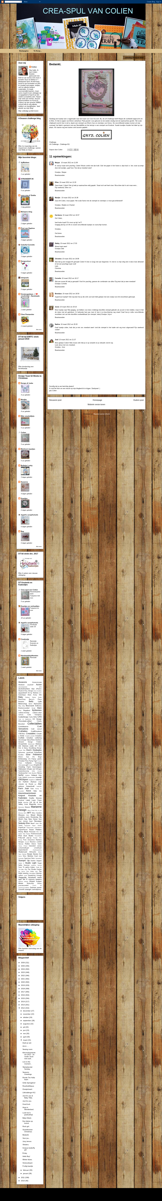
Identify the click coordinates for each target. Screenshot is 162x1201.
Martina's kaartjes (28, 449)
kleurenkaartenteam (27, 793)
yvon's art (37, 885)
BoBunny (38, 706)
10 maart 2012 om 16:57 (71, 215)
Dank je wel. (27, 1043)
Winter (20, 883)
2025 (23, 966)
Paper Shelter (37, 825)
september (27, 1020)
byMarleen (25, 162)
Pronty (20, 840)
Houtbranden (31, 777)
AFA (40, 687)
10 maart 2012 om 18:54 (70, 294)
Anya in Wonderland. (28, 1108)
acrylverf (30, 685)
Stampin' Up (24, 860)
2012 (23, 1008)
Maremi (27, 807)
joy (35, 784)
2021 (23, 979)
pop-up (29, 838)
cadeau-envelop (23, 713)
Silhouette (32, 852)
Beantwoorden (60, 175)
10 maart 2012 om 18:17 (70, 278)
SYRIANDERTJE (27, 179)
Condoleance (23, 726)
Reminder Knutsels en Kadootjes (34, 643)
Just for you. (27, 1101)
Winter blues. (27, 1159)
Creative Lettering (34, 738)
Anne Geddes (38, 691)
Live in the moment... (27, 1063)
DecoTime (31, 740)
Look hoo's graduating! (28, 1114)
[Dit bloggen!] (71, 150)
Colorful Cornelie (28, 245)
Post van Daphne (28, 228)
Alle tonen (39, 329)
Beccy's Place (35, 699)
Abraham (21, 685)
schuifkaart (38, 848)
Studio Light (30, 863)
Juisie (57, 307)
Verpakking (31, 875)
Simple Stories (32, 854)
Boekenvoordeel (23, 708)
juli (24, 1027)
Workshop (30, 883)
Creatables (31, 733)
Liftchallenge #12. (29, 1092)
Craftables (23, 731)
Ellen (57, 182)
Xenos (39, 883)
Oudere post (138, 400)
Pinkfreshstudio (36, 834)
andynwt (85, 1196)
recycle (27, 842)
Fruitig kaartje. (28, 1166)
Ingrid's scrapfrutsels (29, 515)
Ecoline (20, 755)
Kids (35, 791)
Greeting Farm (24, 767)
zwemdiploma (36, 889)
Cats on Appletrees (24, 719)
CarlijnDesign (23, 717)
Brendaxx (58, 294)
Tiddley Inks (34, 871)
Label (28, 800)
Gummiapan (37, 767)
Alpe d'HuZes (36, 689)
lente (20, 802)
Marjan (57, 162)
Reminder (33, 657)
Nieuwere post (55, 400)
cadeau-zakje (37, 713)
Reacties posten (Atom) (102, 414)
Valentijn (39, 873)
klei (40, 791)
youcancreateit (23, 885)
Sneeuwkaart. (28, 1163)
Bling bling (21, 706)
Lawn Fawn (37, 800)
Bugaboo (26, 710)
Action (39, 684)
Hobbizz (27, 775)
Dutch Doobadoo (34, 750)
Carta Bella (33, 717)
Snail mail (38, 856)
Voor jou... (26, 1138)
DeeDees (38, 740)
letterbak (25, 802)
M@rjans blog (26, 212)
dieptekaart (31, 744)
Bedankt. (26, 1135)
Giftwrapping (22, 765)
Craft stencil (36, 729)
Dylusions (21, 752)
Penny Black (23, 832)
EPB (29, 759)
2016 (23, 995)
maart (25, 1040)
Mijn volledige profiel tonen (28, 111)
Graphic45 (38, 765)
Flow (26, 761)
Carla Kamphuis (34, 715)
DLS (40, 746)
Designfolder (22, 744)
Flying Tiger (33, 761)
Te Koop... (38, 51)
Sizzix (20, 856)
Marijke (58, 198)
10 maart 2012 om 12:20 (67, 182)
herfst (20, 775)
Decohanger (22, 740)
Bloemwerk (30, 706)
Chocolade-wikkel (25, 721)
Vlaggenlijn (22, 877)
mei (24, 1033)
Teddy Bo (39, 867)
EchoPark (38, 752)
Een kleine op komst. (28, 1122)
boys (39, 708)
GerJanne (58, 215)
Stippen (39, 861)
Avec (29, 695)
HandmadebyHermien (29, 656)
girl (27, 765)
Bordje (33, 708)
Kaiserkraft (30, 786)
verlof (25, 875)
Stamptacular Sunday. (27, 1068)
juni (24, 1030)
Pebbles (39, 830)
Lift (31, 802)
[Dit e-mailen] (68, 150)
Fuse (20, 763)
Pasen (31, 830)
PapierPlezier (23, 830)
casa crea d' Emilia (28, 195)
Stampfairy (38, 858)
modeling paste (24, 817)
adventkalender (22, 687)
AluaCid (21, 691)
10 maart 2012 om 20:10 (68, 307)
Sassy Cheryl (22, 846)
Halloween (22, 769)
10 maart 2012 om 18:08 (70, 259)
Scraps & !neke (27, 383)
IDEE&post (23, 779)
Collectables (35, 723)
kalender (39, 786)
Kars (32, 788)
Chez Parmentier (27, 314)
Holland (34, 775)
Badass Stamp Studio (33, 697)
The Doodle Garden (35, 869)
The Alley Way (22, 869)
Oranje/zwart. (28, 1089)
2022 (23, 975)
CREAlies (21, 734)
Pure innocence (29, 840)
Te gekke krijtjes (29, 867)
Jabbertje (38, 780)
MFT (29, 813)
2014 (23, 1001)
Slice (24, 856)
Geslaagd (38, 763)
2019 (23, 985)
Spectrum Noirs (29, 858)
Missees (21, 815)
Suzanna (24, 482)
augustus (26, 1024)
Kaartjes (24, 498)
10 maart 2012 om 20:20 (69, 324)
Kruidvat (21, 800)
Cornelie (58, 278)
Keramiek (21, 791)
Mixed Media (36, 815)
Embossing (22, 759)
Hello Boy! (26, 1156)
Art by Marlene (33, 693)
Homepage (97, 400)
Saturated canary (35, 846)
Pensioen (32, 832)
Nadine (57, 324)
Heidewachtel (23, 773)
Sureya (39, 865)
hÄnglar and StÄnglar (34, 769)
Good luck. (27, 1104)
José (56, 339)
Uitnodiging (32, 873)
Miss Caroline (37, 813)
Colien (34, 67)
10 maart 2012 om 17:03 (68, 243)
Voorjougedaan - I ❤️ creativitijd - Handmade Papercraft (30, 296)
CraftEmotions (36, 731)
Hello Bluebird (32, 773)
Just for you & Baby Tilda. (28, 1097)
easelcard (29, 752)
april (25, 1037)
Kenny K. (38, 788)
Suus (20, 867)
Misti (27, 815)
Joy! (40, 784)
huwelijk (39, 777)
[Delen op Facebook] (75, 150)
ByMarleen (37, 710)
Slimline (30, 856)
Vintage (39, 875)
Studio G (21, 863)
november (27, 1014)
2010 (23, 1181)
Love (26, 804)
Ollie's (37, 823)
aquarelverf (22, 693)
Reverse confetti (36, 842)
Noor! (33, 823)
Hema (39, 773)
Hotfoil (24, 777)
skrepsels (25, 278)
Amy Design (28, 691)
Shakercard (22, 852)
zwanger (28, 889)
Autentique (22, 695)
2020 (23, 982)
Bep (22, 531)
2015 (23, 998)
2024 (23, 969)
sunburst (33, 865)
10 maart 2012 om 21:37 (67, 339)
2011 (23, 1177)
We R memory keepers (32, 879)
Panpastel (27, 825)
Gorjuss (31, 765)
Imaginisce (32, 779)
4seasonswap (37, 682)
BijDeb (30, 704)
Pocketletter (38, 836)
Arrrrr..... (26, 1046)
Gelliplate (28, 763)
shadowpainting (37, 850)
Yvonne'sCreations (23, 887)
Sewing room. (28, 1049)
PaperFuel (21, 827)
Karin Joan (23, 788)
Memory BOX (22, 813)
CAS (40, 717)
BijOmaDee (38, 704)
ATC (40, 693)
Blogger (107, 1196)
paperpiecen (38, 827)
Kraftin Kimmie (35, 798)
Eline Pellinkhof (34, 754)
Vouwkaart (32, 877)
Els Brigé (37, 757)
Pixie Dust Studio (25, 836)
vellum (20, 875)
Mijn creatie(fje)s (27, 416)
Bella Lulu (35, 701)
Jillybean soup (36, 782)
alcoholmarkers (24, 689)
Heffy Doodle (37, 771)
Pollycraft (21, 838)
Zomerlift (21, 889)
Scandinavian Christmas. (28, 1131)
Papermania (30, 827)
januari (26, 1173)
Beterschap (22, 704)
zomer (39, 887)
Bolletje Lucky (26, 465)
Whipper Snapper (35, 881)
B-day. (25, 1153)
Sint (40, 854)
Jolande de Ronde (25, 784)
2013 (23, 1005)
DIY (36, 746)
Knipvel (21, 795)
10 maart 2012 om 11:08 (69, 162)
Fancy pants (37, 759)
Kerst (28, 791)
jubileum (21, 786)
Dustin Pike (21, 750)
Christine (58, 259)
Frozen (39, 761)
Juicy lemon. (27, 1141)
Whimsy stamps (23, 881)
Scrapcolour (26, 261)
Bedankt (21, 701)
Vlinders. (26, 1145)
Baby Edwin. (27, 1118)
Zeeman (33, 887)
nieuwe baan (28, 821)
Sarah (40, 844)
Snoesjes (21, 858)
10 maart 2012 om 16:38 (69, 198)
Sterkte (32, 861)
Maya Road (31, 810)
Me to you (38, 810)
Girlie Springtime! (29, 1083)
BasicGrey (22, 699)
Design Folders (35, 742)
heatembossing (23, 771)
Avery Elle (37, 695)
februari (26, 1170)
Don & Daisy (23, 748)
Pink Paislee (26, 833)
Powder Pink (37, 838)
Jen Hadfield (23, 782)
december (27, 1011)
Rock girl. (26, 1126)
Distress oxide (28, 746)
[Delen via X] (73, 150)
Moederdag (34, 817)
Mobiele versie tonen (96, 404)
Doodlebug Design (35, 748)
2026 (23, 963)
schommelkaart (23, 848)
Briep (19, 710)
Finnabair (21, 761)
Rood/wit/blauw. (28, 1086)
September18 (23, 850)
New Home (32, 819)
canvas (20, 715)
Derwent (21, 742)
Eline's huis (23, 757)
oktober (26, 1017)
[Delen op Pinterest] (77, 150)
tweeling (25, 873)
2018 (23, 989)
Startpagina (23, 51)
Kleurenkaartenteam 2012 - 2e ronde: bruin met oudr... (29, 1056)
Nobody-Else (24, 823)
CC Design (37, 719)
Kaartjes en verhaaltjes (30, 606)
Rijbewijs (20, 844)
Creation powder (30, 736)
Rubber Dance (30, 844)
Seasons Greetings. (27, 1073)
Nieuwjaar (38, 821)
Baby (20, 697)
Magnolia (32, 804)
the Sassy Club (23, 871)
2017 (23, 992)
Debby (57, 243)
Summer (27, 865)
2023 (23, 972)
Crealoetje (25, 639)
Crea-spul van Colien (29, 590)
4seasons (22, 682)
